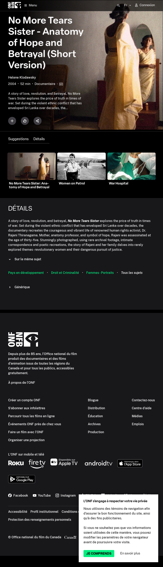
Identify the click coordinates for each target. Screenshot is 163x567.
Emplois (138, 424)
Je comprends (99, 553)
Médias (137, 416)
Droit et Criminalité (65, 273)
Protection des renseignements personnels (39, 520)
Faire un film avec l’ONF (26, 432)
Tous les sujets (132, 273)
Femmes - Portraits (100, 273)
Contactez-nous (143, 400)
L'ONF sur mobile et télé (26, 454)
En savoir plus (130, 553)
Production (96, 432)
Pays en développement (26, 273)
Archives (94, 424)
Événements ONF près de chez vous (34, 424)
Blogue (93, 400)
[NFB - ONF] (14, 5)
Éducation (95, 416)
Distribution (96, 408)
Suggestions (18, 139)
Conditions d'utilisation (78, 512)
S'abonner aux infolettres (26, 408)
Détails (39, 139)
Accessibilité (17, 512)
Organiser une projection (26, 440)
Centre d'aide (141, 408)
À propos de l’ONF (21, 383)
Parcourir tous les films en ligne (31, 416)
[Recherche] (118, 5)
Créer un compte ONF (24, 400)
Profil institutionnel (44, 512)
